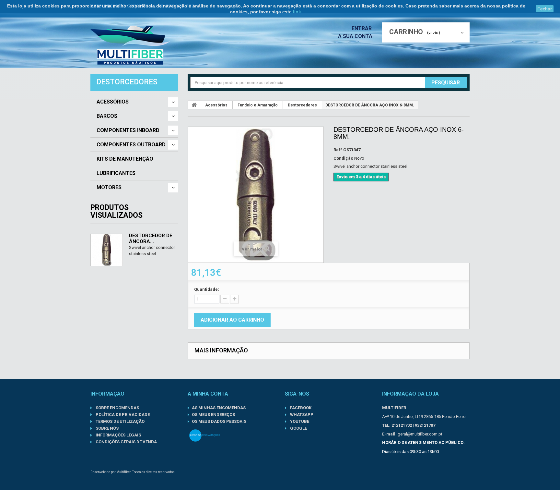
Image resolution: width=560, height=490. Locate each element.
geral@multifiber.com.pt (420, 434)
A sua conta (355, 36)
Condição (343, 158)
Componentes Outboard (131, 145)
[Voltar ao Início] (194, 105)
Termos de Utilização (120, 421)
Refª (337, 149)
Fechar (544, 8)
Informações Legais (118, 435)
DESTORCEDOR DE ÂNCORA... (150, 238)
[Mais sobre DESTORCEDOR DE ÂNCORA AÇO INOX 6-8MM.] (106, 250)
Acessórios (113, 102)
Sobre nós (107, 428)
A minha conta (208, 394)
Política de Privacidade (122, 414)
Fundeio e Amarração (258, 105)
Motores (109, 187)
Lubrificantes (116, 173)
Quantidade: (206, 289)
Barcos (107, 116)
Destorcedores (302, 105)
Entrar (362, 28)
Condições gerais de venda (126, 441)
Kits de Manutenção (125, 159)
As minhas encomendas (219, 407)
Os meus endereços (213, 414)
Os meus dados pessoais (219, 421)
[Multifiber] (130, 45)
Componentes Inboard (128, 130)
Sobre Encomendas (117, 407)
